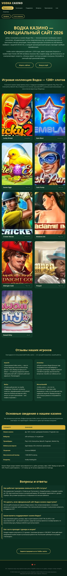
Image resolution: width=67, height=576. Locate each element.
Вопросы (38, 8)
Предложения (7, 8)
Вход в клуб (43, 65)
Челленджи (19, 8)
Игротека (6, 12)
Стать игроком (18, 16)
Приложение (48, 8)
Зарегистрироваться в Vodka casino (33, 551)
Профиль (6, 16)
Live (57, 8)
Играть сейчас (24, 65)
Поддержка (29, 8)
